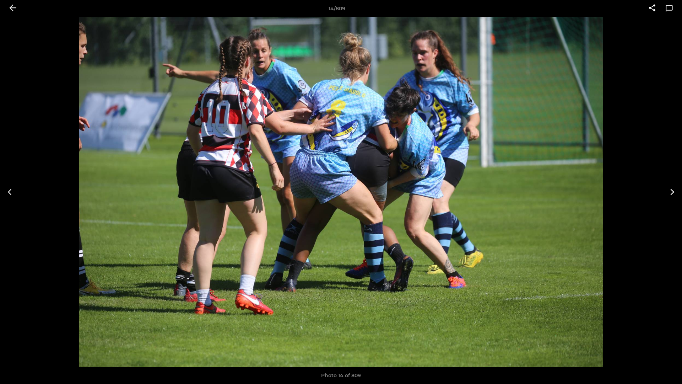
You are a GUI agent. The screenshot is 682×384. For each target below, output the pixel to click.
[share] (652, 9)
